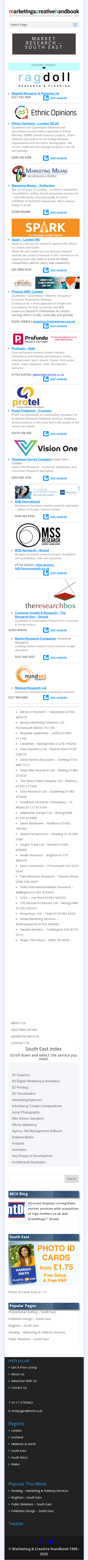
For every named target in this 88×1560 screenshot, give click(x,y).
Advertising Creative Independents (37, 1106)
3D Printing (20, 1087)
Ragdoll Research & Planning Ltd (35, 93)
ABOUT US (18, 1023)
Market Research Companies (35, 638)
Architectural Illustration (29, 1162)
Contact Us (19, 1387)
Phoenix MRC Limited (27, 291)
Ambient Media (23, 1137)
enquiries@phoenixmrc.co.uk (54, 321)
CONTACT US (20, 1043)
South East (18, 1451)
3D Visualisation (24, 1093)
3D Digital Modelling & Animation (36, 1081)
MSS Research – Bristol (32, 550)
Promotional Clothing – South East (32, 1312)
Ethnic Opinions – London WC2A (35, 123)
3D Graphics (21, 1075)
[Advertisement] (42, 983)
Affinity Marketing (24, 1125)
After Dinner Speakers (28, 1118)
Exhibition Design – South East (29, 1319)
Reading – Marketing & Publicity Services (36, 1332)
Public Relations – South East (28, 1339)
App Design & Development (32, 1156)
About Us (17, 1374)
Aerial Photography (26, 1112)
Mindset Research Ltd (30, 688)
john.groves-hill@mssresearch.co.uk (34, 566)
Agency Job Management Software (37, 1131)
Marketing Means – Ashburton (33, 185)
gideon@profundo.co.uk (48, 374)
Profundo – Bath (23, 348)
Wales (15, 1464)
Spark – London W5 (26, 239)
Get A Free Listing (24, 1367)
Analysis (18, 1143)
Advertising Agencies (27, 1100)
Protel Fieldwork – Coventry (32, 410)
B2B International (27, 501)
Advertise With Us (24, 1381)
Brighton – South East (23, 1325)
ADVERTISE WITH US (25, 1036)
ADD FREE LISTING (24, 1030)
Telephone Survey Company (32, 459)
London (16, 1430)
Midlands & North (23, 1444)
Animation (19, 1149)
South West (19, 1457)
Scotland (17, 1437)
